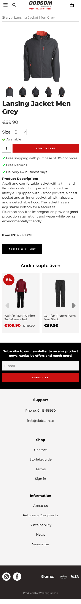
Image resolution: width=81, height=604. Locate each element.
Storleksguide (41, 459)
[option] (21, 303)
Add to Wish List (22, 249)
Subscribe (40, 377)
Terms (41, 469)
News (40, 534)
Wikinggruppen (48, 592)
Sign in (40, 479)
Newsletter (40, 544)
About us (40, 506)
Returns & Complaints (40, 515)
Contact (40, 450)
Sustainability (40, 525)
